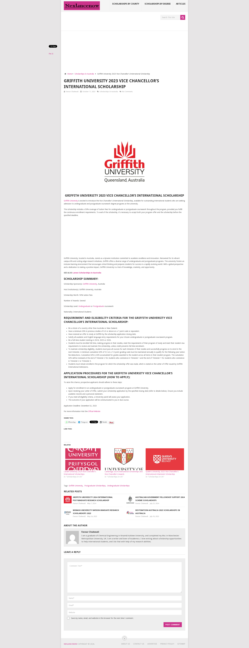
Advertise (152, 644)
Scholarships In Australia (109, 92)
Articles (180, 4)
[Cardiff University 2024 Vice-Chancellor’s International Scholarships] (83, 459)
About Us (125, 644)
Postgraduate (98, 306)
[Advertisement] (111, 21)
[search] (182, 17)
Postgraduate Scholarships (95, 486)
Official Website (94, 411)
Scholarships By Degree (158, 4)
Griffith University (71, 201)
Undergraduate (84, 306)
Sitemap (181, 644)
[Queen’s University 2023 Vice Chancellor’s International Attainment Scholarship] (165, 459)
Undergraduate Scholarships (118, 486)
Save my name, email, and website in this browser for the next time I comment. (102, 618)
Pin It (51, 54)
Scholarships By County (125, 4)
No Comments (127, 92)
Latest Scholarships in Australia (87, 273)
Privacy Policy (167, 644)
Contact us (138, 644)
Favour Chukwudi (72, 92)
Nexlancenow (70, 644)
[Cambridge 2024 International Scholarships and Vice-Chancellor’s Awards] (124, 459)
